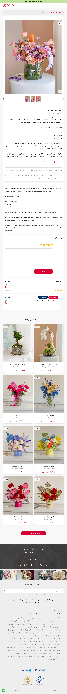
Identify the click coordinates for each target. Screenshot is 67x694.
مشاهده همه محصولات (33, 533)
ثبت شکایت (10, 600)
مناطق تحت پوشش (35, 600)
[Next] (3, 99)
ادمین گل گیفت (53, 297)
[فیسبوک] (36, 565)
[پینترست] (41, 565)
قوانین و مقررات (22, 600)
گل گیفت (61, 12)
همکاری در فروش (27, 603)
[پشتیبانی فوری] (31, 565)
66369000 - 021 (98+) (33, 557)
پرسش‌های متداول (39, 603)
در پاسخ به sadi (43, 297)
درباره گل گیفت (48, 600)
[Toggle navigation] (62, 5)
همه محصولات (53, 12)
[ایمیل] (47, 565)
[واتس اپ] (20, 565)
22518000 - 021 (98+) (34, 560)
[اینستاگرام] (25, 565)
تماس (58, 600)
